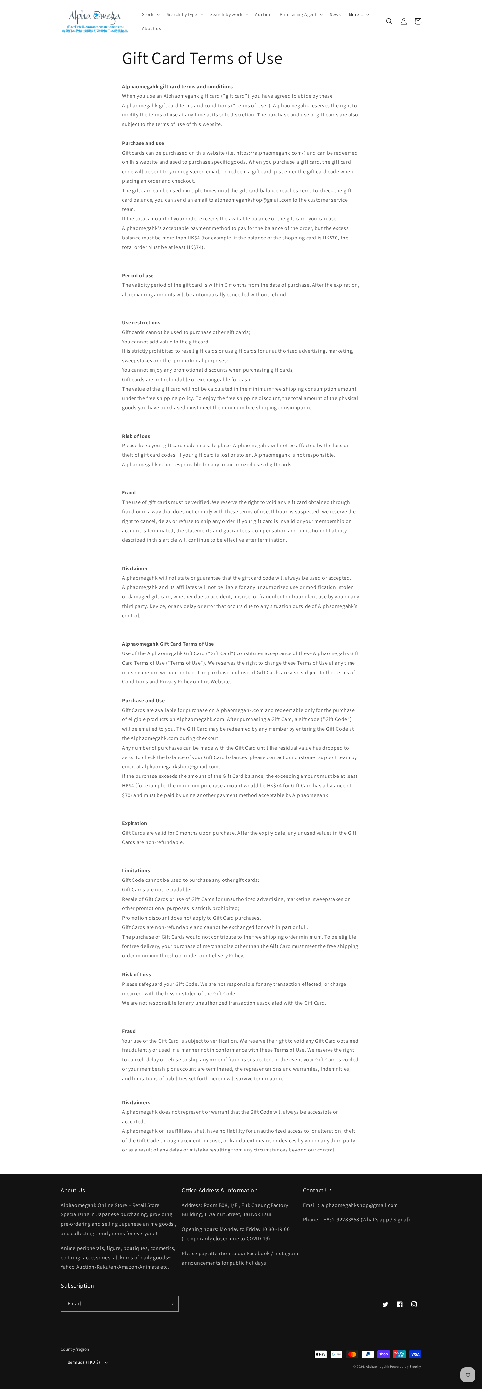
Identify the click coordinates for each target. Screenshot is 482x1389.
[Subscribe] (171, 1304)
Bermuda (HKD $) (84, 1362)
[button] (150, 14)
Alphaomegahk (377, 1366)
